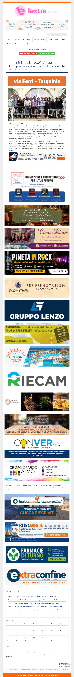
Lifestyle (36, 39)
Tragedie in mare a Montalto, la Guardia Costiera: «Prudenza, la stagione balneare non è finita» (33, 603)
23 (60, 637)
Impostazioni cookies (59, 35)
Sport (23, 39)
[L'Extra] (37, 10)
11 (16, 634)
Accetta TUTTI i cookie (46, 53)
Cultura (29, 39)
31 (7, 644)
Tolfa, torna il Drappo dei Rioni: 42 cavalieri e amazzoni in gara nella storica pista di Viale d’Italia (33, 600)
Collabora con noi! (25, 669)
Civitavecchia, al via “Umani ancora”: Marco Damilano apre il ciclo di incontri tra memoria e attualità (34, 610)
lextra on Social (26, 44)
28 (42, 640)
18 (16, 637)
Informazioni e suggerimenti (39, 669)
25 (16, 640)
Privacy (17, 44)
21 (42, 637)
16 (60, 634)
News (8, 39)
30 (60, 640)
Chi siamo (16, 669)
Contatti (63, 39)
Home (11, 669)
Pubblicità (10, 44)
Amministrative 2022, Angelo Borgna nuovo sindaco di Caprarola (37, 64)
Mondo (56, 39)
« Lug (7, 646)
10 (7, 634)
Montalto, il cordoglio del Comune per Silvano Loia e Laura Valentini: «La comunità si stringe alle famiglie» (36, 606)
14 (42, 634)
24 (7, 640)
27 (34, 640)
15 (51, 634)
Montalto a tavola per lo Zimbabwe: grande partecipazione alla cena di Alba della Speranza (32, 596)
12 (25, 634)
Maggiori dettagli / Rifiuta (28, 53)
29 (51, 640)
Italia (42, 39)
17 (7, 637)
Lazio (49, 39)
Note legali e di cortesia (54, 669)
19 (25, 637)
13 (34, 634)
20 (34, 637)
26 (25, 640)
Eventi (16, 39)
